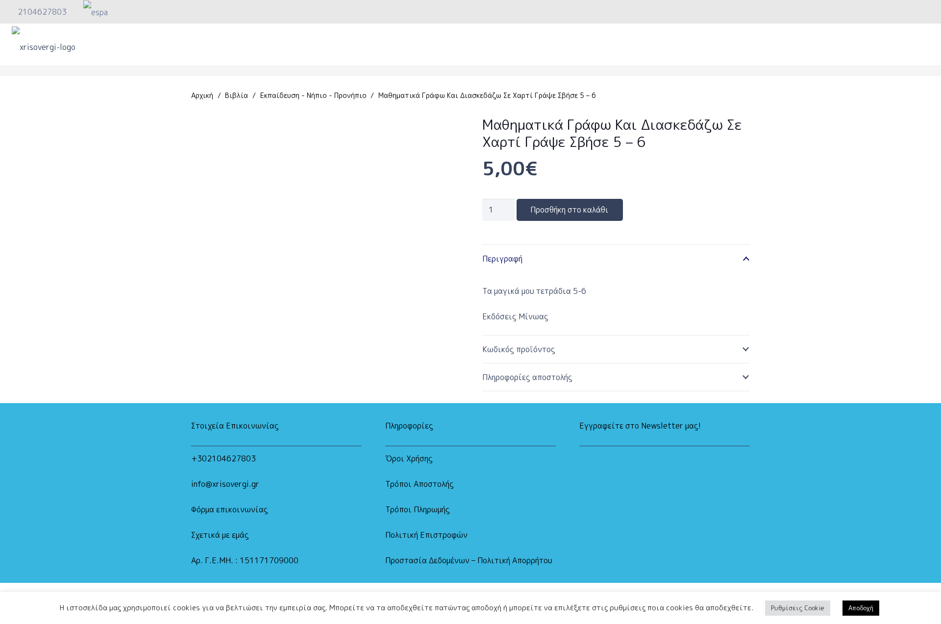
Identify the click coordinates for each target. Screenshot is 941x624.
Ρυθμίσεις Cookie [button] (797, 607)
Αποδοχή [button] (860, 607)
